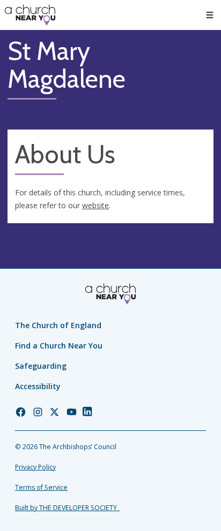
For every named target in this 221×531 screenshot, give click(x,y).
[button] (209, 15)
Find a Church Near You (58, 345)
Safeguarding (41, 366)
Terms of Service (41, 487)
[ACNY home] (30, 15)
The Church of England (58, 325)
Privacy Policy (35, 467)
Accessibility (38, 386)
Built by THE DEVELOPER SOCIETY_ (67, 507)
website (95, 205)
